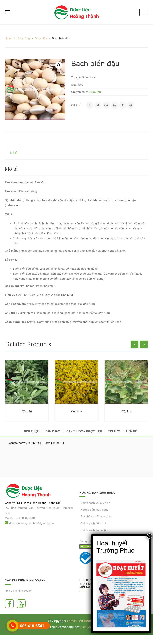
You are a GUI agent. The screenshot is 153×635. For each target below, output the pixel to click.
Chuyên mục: (79, 91)
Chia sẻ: (76, 105)
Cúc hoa (76, 411)
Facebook (10, 603)
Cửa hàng (23, 38)
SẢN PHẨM (52, 431)
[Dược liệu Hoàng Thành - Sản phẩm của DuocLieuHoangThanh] (76, 12)
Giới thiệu (31, 431)
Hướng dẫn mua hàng (94, 509)
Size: (74, 84)
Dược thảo (30, 502)
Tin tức (114, 431)
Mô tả (13, 152)
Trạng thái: (78, 77)
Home (8, 38)
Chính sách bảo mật (93, 530)
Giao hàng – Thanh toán (95, 516)
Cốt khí (126, 411)
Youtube (22, 603)
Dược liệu (41, 38)
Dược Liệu (75, 621)
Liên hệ (131, 431)
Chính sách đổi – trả (93, 523)
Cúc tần (27, 411)
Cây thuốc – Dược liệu (84, 431)
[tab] (76, 152)
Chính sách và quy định (95, 502)
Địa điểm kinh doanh (19, 590)
